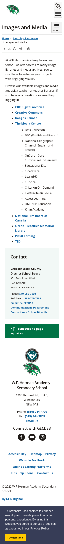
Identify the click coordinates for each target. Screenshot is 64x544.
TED (17, 241)
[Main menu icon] (58, 14)
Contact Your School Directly (29, 312)
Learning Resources (25, 38)
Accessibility (17, 454)
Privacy (50, 454)
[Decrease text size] (4, 48)
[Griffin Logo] (11, 9)
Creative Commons (29, 112)
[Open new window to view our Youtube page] (32, 437)
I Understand (16, 538)
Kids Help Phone (22, 473)
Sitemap (36, 454)
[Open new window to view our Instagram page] (42, 437)
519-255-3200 (27, 293)
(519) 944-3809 (35, 416)
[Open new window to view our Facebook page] (21, 437)
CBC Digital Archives (29, 107)
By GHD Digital (12, 499)
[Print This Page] (21, 48)
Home (5, 38)
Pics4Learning (25, 236)
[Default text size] (9, 48)
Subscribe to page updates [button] (27, 331)
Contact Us (45, 473)
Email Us (32, 421)
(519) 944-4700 (37, 412)
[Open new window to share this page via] (28, 48)
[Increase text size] (14, 48)
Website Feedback (32, 460)
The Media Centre (28, 123)
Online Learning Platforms (32, 467)
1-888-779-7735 (31, 298)
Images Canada (26, 118)
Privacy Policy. (40, 528)
